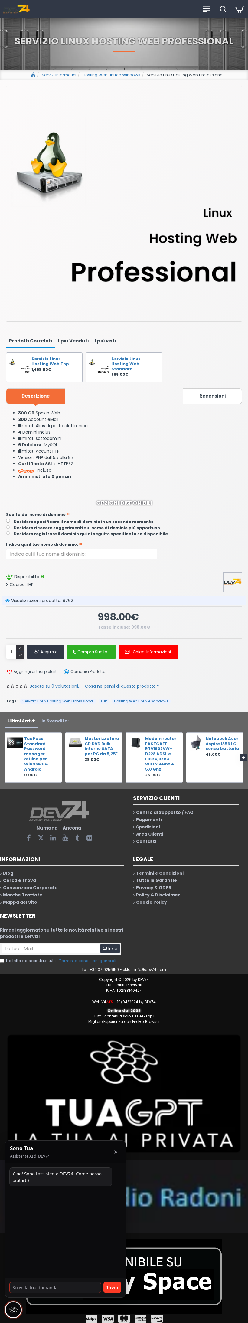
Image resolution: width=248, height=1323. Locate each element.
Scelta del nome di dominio (36, 514)
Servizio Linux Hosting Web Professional (58, 701)
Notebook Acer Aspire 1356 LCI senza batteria (222, 744)
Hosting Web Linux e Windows (111, 75)
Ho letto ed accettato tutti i (61, 961)
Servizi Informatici (59, 75)
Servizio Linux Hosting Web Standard (126, 364)
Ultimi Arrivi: (21, 721)
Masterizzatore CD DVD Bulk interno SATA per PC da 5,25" (102, 746)
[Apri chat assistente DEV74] (13, 1309)
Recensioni (212, 396)
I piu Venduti (73, 341)
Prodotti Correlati (30, 341)
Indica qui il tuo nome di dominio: (42, 544)
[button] (4, 757)
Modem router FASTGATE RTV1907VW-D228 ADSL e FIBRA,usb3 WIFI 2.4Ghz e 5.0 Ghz (160, 754)
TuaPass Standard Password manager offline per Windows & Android (36, 754)
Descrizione (35, 396)
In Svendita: (55, 721)
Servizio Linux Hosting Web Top (50, 361)
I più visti (105, 341)
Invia (112, 1287)
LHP (104, 701)
